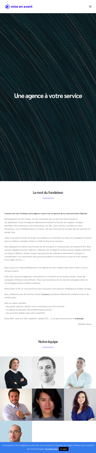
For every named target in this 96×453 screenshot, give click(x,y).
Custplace (45, 294)
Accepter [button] (63, 449)
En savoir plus (52, 449)
